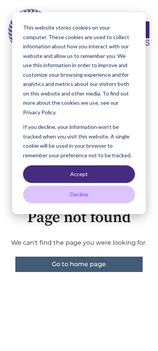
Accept (79, 174)
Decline (79, 194)
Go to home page (79, 264)
